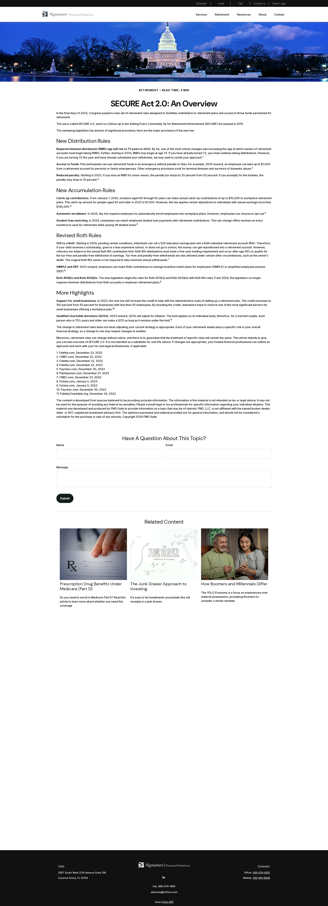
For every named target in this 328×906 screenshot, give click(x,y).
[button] (201, 14)
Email (169, 445)
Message (62, 467)
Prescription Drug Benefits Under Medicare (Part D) (91, 586)
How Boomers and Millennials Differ (234, 583)
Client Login (279, 3)
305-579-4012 (240, 3)
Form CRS (167, 902)
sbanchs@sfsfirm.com (220, 3)
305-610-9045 (261, 877)
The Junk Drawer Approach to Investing (158, 586)
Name (60, 445)
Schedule (201, 3)
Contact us (259, 3)
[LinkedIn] (163, 877)
